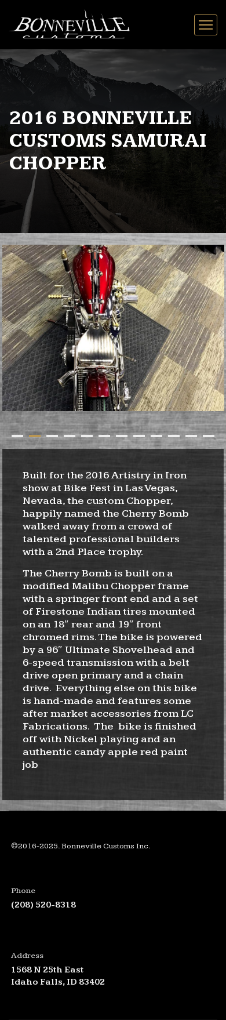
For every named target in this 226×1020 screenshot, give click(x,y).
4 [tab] (69, 436)
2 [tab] (35, 436)
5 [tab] (87, 436)
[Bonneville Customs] (72, 25)
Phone (23, 890)
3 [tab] (52, 436)
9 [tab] (156, 436)
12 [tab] (208, 436)
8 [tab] (139, 436)
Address (27, 955)
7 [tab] (121, 436)
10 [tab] (174, 436)
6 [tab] (104, 436)
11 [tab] (191, 436)
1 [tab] (17, 436)
